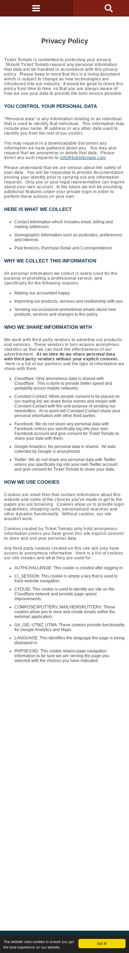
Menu (36, 8)
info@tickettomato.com (83, 157)
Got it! (102, 943)
